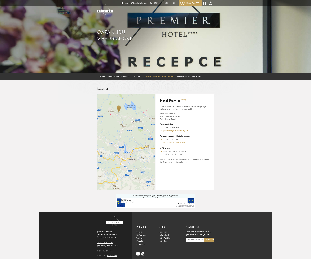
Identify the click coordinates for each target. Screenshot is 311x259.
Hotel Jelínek (164, 235)
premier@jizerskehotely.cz (108, 245)
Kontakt (147, 76)
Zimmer (101, 76)
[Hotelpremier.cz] (105, 10)
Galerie (136, 76)
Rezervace (140, 244)
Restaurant (113, 76)
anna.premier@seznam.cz (174, 142)
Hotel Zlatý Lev (165, 238)
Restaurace (141, 235)
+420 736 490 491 (105, 242)
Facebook (163, 232)
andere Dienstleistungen (189, 76)
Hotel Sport (163, 241)
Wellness (125, 76)
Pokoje (139, 232)
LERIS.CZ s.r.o (112, 256)
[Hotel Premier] (114, 222)
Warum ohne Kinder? (163, 76)
